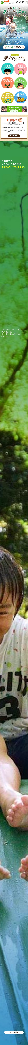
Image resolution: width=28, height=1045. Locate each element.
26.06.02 (5, 127)
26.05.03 (5, 130)
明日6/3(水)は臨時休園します (15, 127)
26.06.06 (5, 123)
